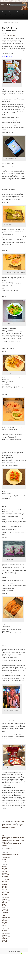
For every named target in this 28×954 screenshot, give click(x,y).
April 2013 (4, 925)
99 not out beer (17, 821)
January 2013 (5, 930)
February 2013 (5, 928)
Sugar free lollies (6, 827)
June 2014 (4, 902)
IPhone (3, 824)
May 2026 (4, 870)
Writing (11, 14)
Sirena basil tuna (15, 825)
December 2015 (5, 896)
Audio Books (5, 14)
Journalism (17, 14)
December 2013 (5, 912)
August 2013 (5, 919)
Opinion (8, 821)
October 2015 (5, 899)
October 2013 (5, 915)
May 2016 (4, 889)
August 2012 (5, 938)
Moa (11, 824)
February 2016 (5, 892)
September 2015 (6, 901)
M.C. (23, 14)
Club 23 (22, 821)
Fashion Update (6, 857)
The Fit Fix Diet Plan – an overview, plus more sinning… (10, 30)
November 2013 (5, 914)
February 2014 (5, 909)
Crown (3, 823)
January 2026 (5, 876)
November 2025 (5, 879)
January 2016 (5, 894)
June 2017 (4, 886)
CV (14, 11)
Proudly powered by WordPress (14, 951)
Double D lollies (13, 823)
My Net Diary (16, 824)
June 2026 (4, 868)
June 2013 (4, 922)
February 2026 (5, 874)
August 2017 (5, 884)
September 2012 (6, 937)
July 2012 (4, 940)
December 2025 (5, 878)
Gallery (4, 18)
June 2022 (4, 881)
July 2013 (4, 920)
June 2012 (4, 941)
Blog (18, 11)
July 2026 (4, 866)
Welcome (4, 11)
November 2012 (5, 933)
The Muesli (12, 827)
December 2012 (5, 932)
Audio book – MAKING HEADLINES (10, 854)
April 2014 (4, 906)
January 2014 (5, 910)
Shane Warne (8, 825)
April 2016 (4, 891)
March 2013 (5, 927)
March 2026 (5, 873)
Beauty (3, 856)
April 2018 (4, 883)
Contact (9, 18)
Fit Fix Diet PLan (20, 823)
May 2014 (4, 904)
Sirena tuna (22, 825)
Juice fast (8, 824)
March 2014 (5, 907)
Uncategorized (5, 861)
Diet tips (7, 823)
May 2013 (4, 924)
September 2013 (6, 917)
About (10, 11)
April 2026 (4, 871)
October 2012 (5, 935)
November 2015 (5, 897)
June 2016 (4, 888)
